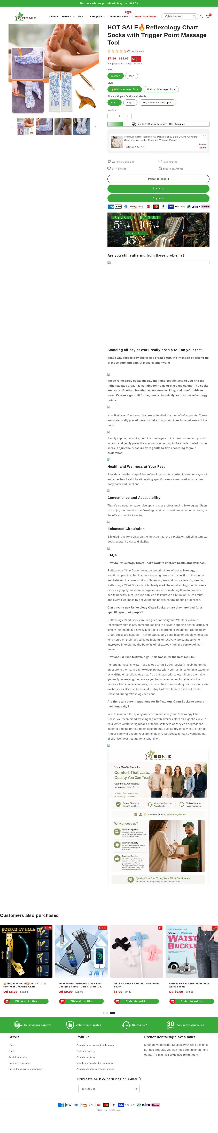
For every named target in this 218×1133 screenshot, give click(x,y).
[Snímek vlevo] (12, 126)
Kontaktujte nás (18, 1057)
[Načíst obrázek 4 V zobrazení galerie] (81, 126)
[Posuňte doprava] (95, 126)
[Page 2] (107, 1013)
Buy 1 (114, 102)
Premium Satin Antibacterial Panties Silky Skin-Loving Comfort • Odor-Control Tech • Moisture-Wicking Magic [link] (161, 138)
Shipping (112, 63)
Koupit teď (158, 198)
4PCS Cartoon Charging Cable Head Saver (136, 985)
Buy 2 (130, 102)
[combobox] (179, 17)
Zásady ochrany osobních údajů (95, 1045)
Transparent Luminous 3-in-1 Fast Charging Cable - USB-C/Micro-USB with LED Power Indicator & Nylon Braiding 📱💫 (81, 985)
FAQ (11, 1045)
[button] (68, 16)
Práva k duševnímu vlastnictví (26, 1069)
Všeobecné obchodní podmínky (94, 1063)
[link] (117, 142)
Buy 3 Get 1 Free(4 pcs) (158, 102)
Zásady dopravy (85, 1057)
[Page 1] (104, 1013)
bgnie (118, 1110)
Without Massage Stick (161, 89)
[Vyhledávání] (194, 16)
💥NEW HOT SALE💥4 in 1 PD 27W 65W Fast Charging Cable (24, 985)
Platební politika (85, 1051)
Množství (112, 110)
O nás (12, 1051)
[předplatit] (135, 1089)
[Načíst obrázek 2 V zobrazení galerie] (44, 126)
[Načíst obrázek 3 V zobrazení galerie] (63, 126)
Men (131, 75)
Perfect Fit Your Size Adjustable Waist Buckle (189, 985)
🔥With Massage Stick (124, 89)
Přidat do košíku (26, 1001)
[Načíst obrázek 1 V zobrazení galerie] (25, 126)
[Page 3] (112, 1013)
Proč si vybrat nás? (20, 1063)
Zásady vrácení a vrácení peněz (95, 1069)
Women (115, 75)
